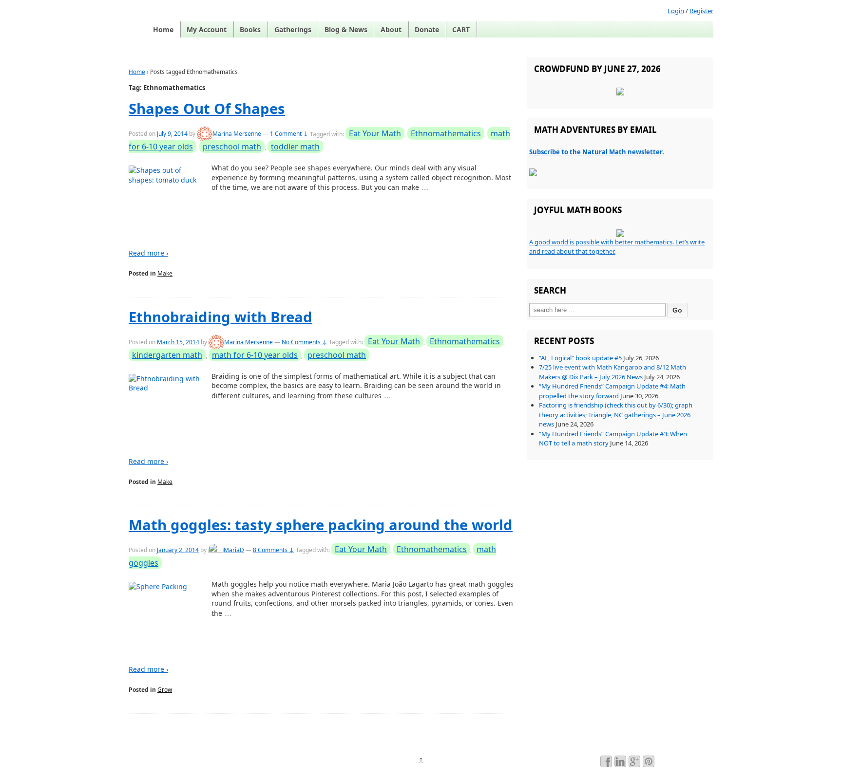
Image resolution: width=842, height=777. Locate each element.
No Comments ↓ (304, 342)
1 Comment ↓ (289, 134)
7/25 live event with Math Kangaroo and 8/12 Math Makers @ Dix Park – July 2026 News (612, 372)
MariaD (234, 550)
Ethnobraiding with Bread (220, 317)
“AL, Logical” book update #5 (580, 357)
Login (676, 10)
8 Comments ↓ (273, 550)
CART (461, 29)
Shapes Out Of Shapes (207, 108)
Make (164, 273)
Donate (427, 29)
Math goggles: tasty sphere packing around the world (321, 525)
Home (163, 29)
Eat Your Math (375, 133)
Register (701, 10)
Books (250, 29)
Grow (164, 689)
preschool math (232, 146)
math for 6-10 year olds (255, 355)
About (391, 29)
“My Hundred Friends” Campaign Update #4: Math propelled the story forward (612, 391)
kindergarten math (167, 355)
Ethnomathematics (446, 133)
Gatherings (292, 29)
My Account (207, 29)
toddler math (295, 146)
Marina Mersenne (236, 134)
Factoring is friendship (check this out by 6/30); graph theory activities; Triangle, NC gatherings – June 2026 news (615, 414)
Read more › (148, 253)
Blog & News (346, 29)
